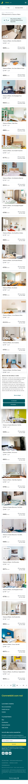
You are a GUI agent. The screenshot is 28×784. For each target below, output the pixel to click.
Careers (4, 712)
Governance (5, 722)
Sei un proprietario (6, 706)
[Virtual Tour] (6, 64)
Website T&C (5, 748)
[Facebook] (3, 753)
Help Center (5, 727)
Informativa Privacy (6, 749)
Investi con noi (5, 709)
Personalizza (13, 404)
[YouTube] (10, 753)
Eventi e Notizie (6, 725)
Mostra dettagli (17, 395)
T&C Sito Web (5, 760)
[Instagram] (6, 753)
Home (3, 12)
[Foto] (4, 37)
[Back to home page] (2, 2)
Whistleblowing (6, 765)
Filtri (10, 7)
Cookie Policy (5, 762)
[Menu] (25, 2)
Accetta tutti (13, 400)
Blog (3, 719)
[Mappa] (6, 37)
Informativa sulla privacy (16, 760)
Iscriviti (14, 744)
